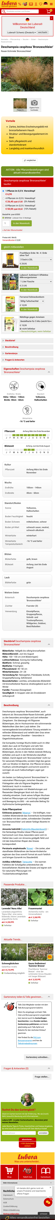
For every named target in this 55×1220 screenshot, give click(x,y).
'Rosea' (29, 848)
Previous (4, 896)
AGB (5, 1202)
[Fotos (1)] (20, 105)
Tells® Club (27, 1177)
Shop (9, 1177)
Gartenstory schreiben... (37, 1057)
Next (50, 896)
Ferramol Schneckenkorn (32, 297)
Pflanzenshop (15, 39)
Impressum (8, 1195)
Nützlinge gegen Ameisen (32, 317)
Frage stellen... (42, 1076)
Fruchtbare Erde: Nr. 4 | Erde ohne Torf (33, 254)
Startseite (4, 39)
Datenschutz (8, 1199)
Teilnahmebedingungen (27, 1043)
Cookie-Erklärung (10, 1206)
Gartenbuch (46, 1177)
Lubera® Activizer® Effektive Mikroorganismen (34, 276)
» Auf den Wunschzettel (12, 230)
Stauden (26, 39)
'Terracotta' (27, 862)
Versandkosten (8, 240)
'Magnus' (26, 812)
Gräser (33, 39)
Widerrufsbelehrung (11, 1210)
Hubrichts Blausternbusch (34, 829)
